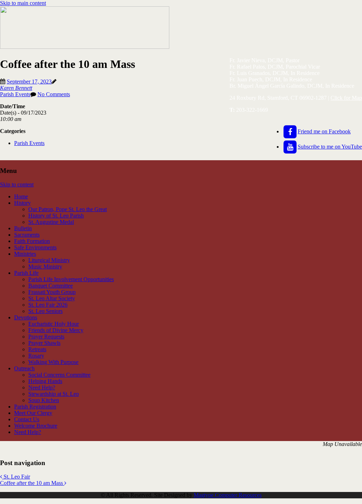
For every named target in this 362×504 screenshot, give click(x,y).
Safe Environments (35, 247)
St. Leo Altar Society (51, 298)
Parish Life (26, 273)
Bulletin (23, 228)
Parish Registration (35, 407)
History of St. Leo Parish (56, 216)
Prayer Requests (46, 337)
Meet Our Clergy (33, 413)
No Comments (53, 94)
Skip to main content (23, 3)
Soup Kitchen (43, 400)
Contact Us (26, 419)
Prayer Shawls (44, 343)
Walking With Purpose (53, 362)
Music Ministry (45, 266)
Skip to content (17, 184)
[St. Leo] (84, 47)
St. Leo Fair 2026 (48, 305)
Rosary (36, 356)
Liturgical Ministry (49, 260)
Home (21, 196)
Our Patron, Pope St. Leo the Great (67, 209)
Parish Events (15, 94)
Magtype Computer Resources (228, 495)
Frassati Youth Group (52, 292)
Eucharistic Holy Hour (53, 324)
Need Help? (41, 387)
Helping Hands (45, 381)
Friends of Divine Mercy (55, 330)
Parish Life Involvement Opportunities (71, 279)
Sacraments (27, 235)
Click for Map (346, 98)
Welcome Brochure (35, 426)
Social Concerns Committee (59, 375)
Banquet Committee (50, 286)
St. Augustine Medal (51, 222)
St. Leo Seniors (45, 311)
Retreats (37, 349)
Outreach (24, 368)
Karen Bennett (16, 88)
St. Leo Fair (16, 477)
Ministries (25, 254)
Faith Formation (32, 241)
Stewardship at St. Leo (53, 394)
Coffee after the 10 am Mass (32, 483)
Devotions (25, 317)
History (22, 203)
